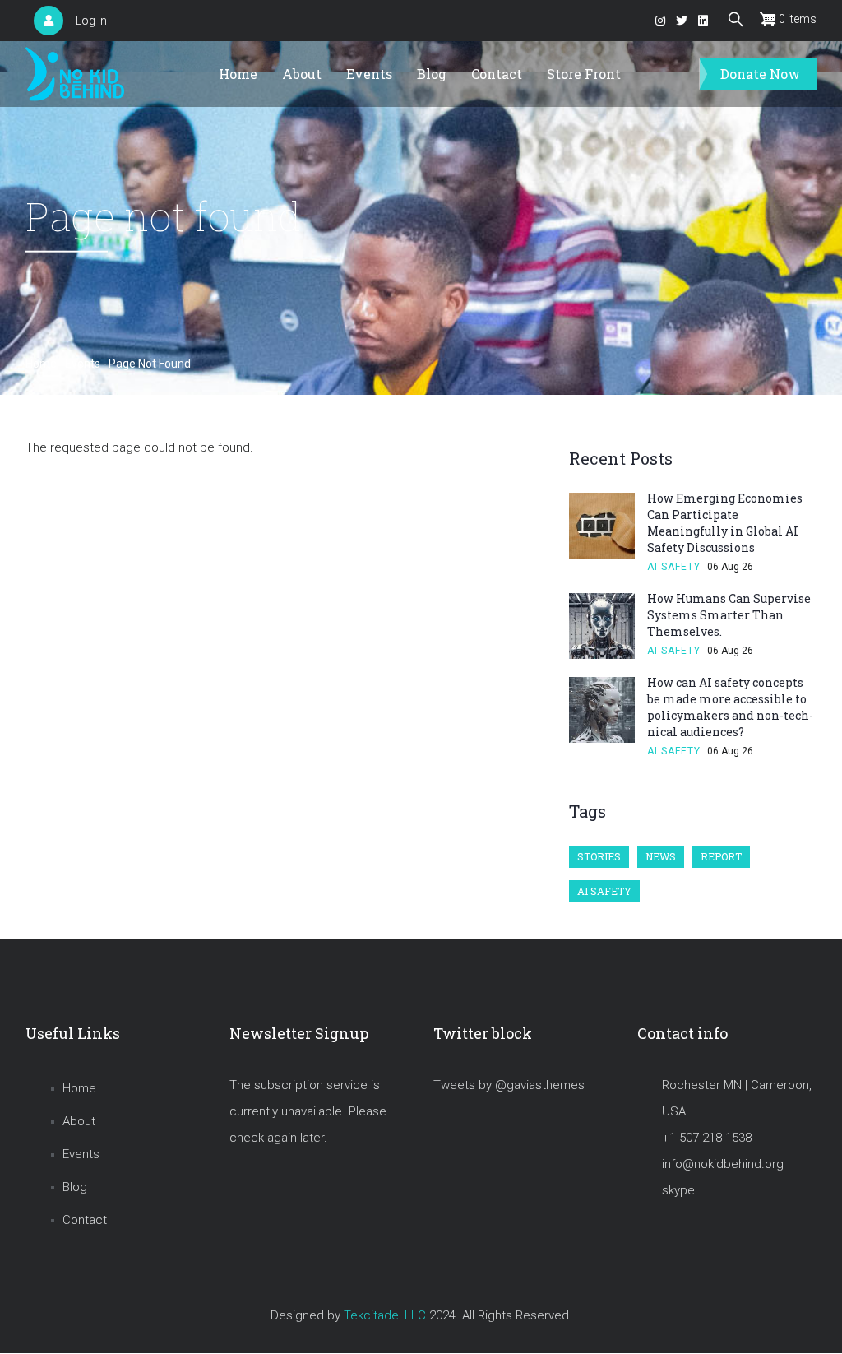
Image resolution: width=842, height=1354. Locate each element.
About (302, 73)
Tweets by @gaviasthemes (509, 1085)
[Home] (74, 74)
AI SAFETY (674, 567)
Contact (496, 73)
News (660, 856)
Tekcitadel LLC (385, 1315)
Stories (599, 856)
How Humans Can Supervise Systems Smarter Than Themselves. (729, 615)
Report (721, 856)
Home (238, 73)
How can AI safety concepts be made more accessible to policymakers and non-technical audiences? (730, 707)
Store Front (584, 73)
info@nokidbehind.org (723, 1164)
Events (369, 73)
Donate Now (760, 73)
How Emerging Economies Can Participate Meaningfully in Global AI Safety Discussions (725, 522)
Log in (91, 20)
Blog (431, 73)
